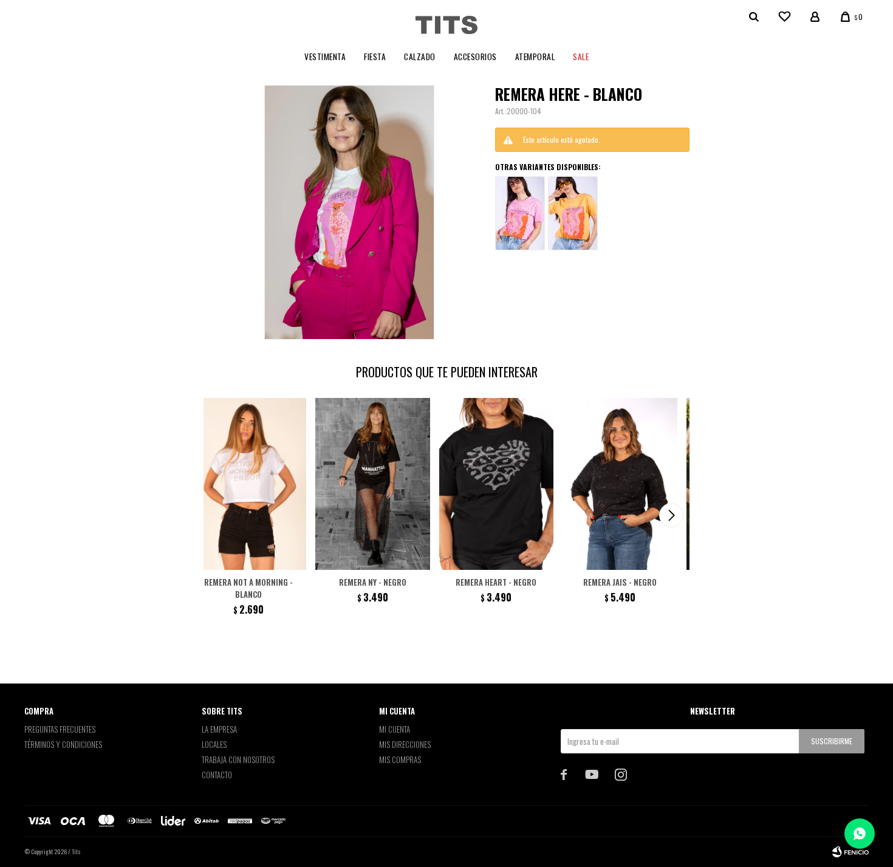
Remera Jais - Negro (620, 582)
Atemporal (535, 56)
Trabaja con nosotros (238, 759)
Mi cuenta (394, 729)
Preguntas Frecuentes (59, 729)
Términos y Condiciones (63, 744)
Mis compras (400, 759)
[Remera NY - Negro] (372, 484)
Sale (581, 56)
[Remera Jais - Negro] (620, 484)
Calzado (420, 56)
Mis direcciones (405, 744)
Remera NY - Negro (372, 582)
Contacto (217, 775)
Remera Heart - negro (496, 582)
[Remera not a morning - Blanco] (248, 484)
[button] (671, 515)
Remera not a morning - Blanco (248, 588)
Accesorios (475, 56)
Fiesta (375, 56)
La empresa (219, 729)
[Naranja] (573, 213)
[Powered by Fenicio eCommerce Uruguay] (850, 852)
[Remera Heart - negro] (496, 484)
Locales (214, 744)
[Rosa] (520, 213)
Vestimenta (325, 56)
